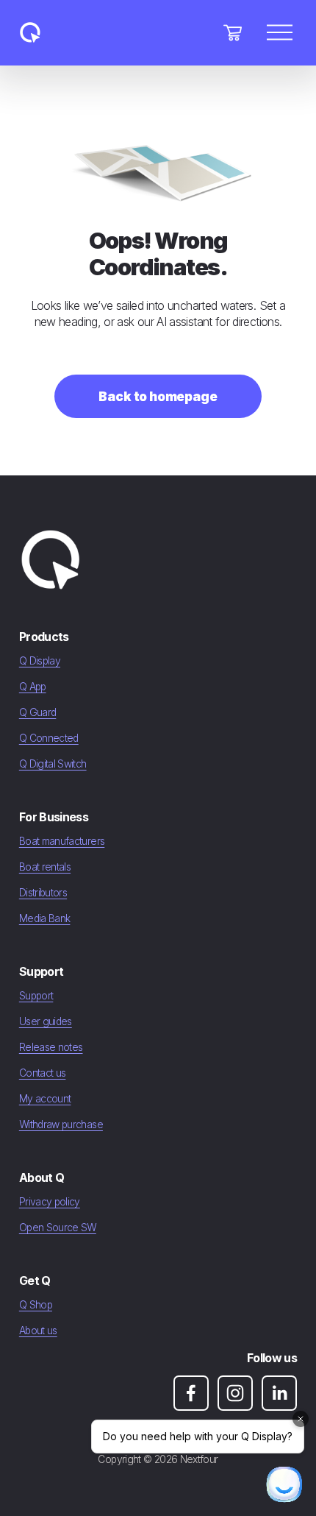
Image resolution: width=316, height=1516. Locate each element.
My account (45, 1099)
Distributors (43, 893)
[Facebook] (191, 1393)
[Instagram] (235, 1393)
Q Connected (49, 738)
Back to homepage (157, 396)
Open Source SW (57, 1227)
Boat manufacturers (61, 841)
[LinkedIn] (279, 1393)
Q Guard (38, 712)
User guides (45, 1021)
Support (36, 996)
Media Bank (45, 918)
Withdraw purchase (61, 1124)
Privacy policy (49, 1202)
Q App (32, 687)
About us (38, 1330)
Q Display (39, 661)
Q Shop (35, 1305)
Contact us (42, 1073)
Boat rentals (45, 867)
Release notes (51, 1047)
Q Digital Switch (53, 764)
